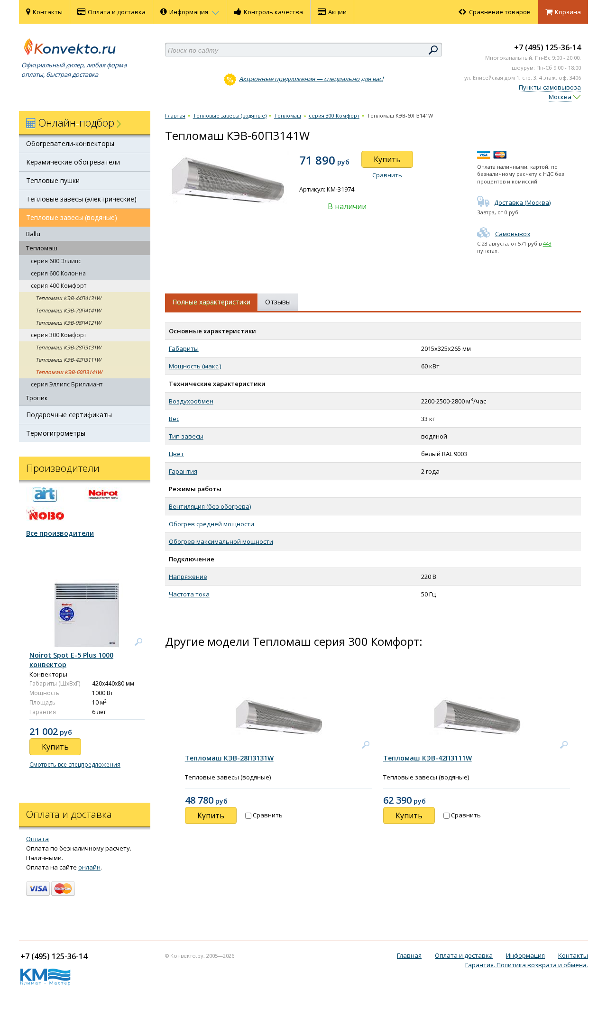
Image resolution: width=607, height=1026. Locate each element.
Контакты (48, 12)
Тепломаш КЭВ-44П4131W (68, 298)
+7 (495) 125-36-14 (547, 47)
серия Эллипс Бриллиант (66, 384)
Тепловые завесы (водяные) (71, 217)
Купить (387, 159)
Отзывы (278, 301)
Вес (174, 418)
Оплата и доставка (117, 12)
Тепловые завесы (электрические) (81, 198)
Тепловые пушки (53, 180)
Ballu (33, 233)
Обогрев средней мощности (211, 524)
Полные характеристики (211, 301)
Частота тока (189, 594)
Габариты (184, 348)
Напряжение (188, 576)
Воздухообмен (191, 401)
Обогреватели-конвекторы (70, 143)
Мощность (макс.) (195, 366)
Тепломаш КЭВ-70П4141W (68, 310)
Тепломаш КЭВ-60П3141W (69, 372)
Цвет (176, 453)
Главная (175, 115)
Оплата (37, 838)
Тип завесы (186, 436)
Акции (337, 12)
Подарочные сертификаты (69, 414)
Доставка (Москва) (522, 202)
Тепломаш (41, 248)
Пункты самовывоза (550, 87)
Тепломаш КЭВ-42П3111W (68, 359)
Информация (189, 12)
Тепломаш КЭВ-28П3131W (68, 347)
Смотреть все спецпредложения (74, 764)
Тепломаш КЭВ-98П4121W (68, 322)
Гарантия (183, 471)
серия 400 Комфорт (58, 286)
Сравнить (387, 175)
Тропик (37, 398)
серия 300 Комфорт (58, 335)
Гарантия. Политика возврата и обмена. (526, 965)
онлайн (89, 867)
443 (547, 243)
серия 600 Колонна (58, 273)
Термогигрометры (55, 433)
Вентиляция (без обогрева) (210, 506)
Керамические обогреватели (73, 161)
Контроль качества (273, 12)
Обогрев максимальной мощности (221, 541)
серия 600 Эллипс (56, 261)
